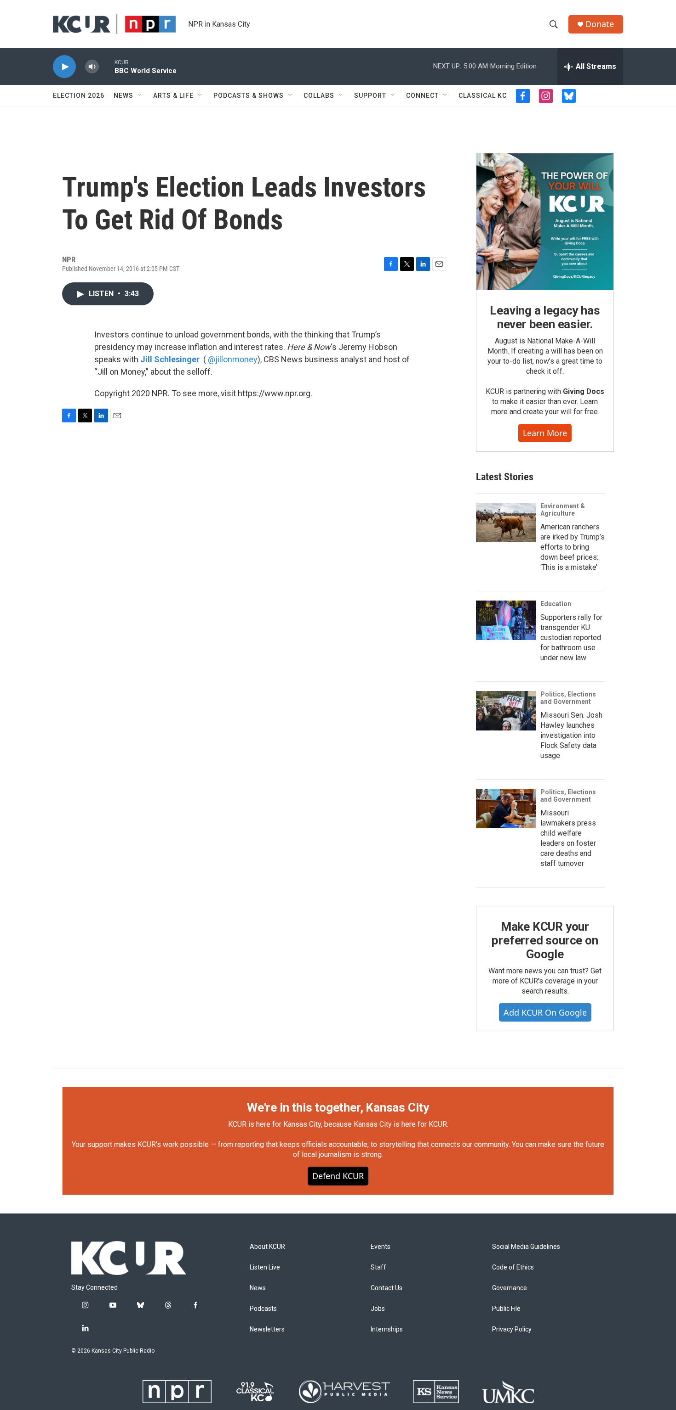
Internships (387, 1329)
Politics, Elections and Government (568, 698)
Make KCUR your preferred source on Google (545, 940)
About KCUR (267, 1246)
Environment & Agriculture (562, 509)
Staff (378, 1267)
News (123, 95)
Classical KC (482, 95)
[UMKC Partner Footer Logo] (508, 1391)
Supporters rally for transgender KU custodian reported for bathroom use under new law (571, 637)
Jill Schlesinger (170, 359)
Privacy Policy (512, 1329)
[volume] (92, 66)
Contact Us (386, 1288)
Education (555, 603)
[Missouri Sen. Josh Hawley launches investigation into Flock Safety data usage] (506, 710)
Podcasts (263, 1308)
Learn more (545, 432)
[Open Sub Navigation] (140, 95)
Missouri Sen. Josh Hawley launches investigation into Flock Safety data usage (571, 735)
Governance (509, 1288)
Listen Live (265, 1267)
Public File (506, 1308)
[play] (64, 67)
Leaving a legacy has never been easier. (545, 317)
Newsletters (267, 1329)
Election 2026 (78, 95)
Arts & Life (173, 95)
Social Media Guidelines (526, 1246)
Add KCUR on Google (545, 1012)
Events (380, 1246)
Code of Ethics (513, 1267)
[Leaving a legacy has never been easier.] (544, 221)
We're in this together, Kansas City (338, 1107)
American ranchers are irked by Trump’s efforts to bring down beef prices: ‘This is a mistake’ (572, 547)
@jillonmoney (233, 359)
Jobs (378, 1308)
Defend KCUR (338, 1175)
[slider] (106, 66)
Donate (599, 24)
